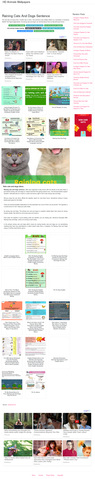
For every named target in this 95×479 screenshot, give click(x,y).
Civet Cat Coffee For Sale (80, 88)
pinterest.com (12, 405)
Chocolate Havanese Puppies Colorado (82, 28)
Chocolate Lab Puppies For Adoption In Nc (81, 39)
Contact (41, 475)
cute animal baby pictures (25, 31)
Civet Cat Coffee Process (80, 63)
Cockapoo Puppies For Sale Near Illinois (81, 67)
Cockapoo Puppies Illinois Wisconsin (81, 19)
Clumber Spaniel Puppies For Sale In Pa (82, 73)
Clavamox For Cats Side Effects (82, 43)
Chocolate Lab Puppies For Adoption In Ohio (81, 107)
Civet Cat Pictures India (80, 59)
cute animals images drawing (15, 28)
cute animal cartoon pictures (35, 25)
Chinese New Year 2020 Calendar (80, 102)
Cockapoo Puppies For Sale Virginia (81, 33)
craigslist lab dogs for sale (33, 28)
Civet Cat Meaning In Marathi (82, 92)
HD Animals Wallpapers (16, 2)
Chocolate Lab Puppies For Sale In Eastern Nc (82, 84)
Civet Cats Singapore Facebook (82, 23)
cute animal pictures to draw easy (44, 31)
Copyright (60, 475)
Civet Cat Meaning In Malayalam (83, 47)
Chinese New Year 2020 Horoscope (80, 55)
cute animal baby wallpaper (17, 25)
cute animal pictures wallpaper (53, 25)
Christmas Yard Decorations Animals (81, 96)
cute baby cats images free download (53, 28)
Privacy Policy (50, 475)
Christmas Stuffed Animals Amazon (81, 78)
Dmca (33, 475)
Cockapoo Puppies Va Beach (81, 50)
